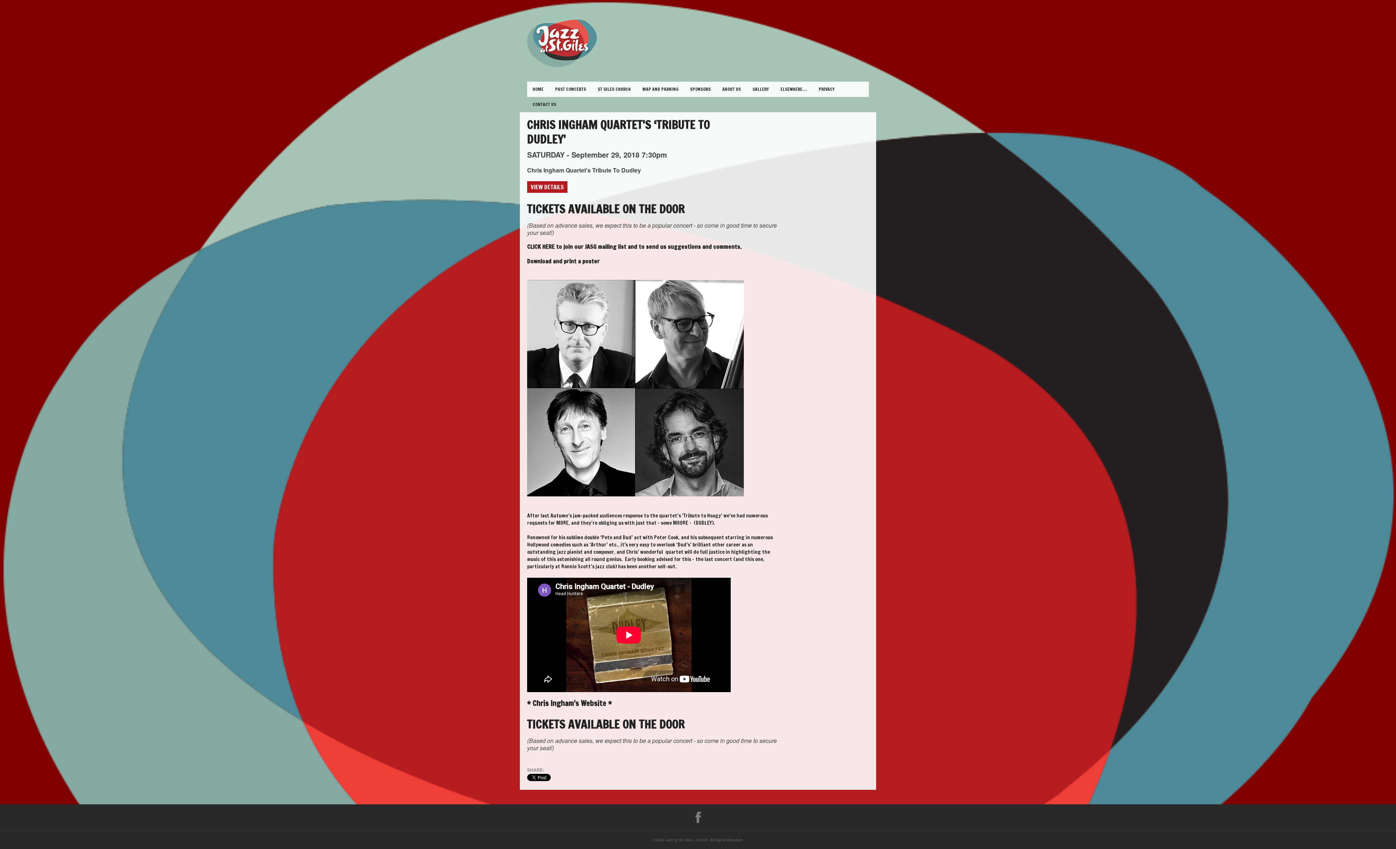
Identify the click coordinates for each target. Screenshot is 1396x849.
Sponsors (700, 89)
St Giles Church (614, 89)
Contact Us (544, 104)
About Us (731, 89)
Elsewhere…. (794, 89)
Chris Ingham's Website (569, 703)
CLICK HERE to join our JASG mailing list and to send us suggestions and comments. (634, 247)
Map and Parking (660, 89)
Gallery (761, 89)
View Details (547, 187)
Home (538, 89)
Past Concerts (570, 89)
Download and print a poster (563, 261)
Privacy (827, 89)
